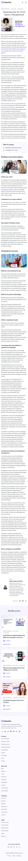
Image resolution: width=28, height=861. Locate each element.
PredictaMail (4, 750)
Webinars (3, 776)
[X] (2, 731)
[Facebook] (5, 731)
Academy (3, 779)
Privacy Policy (5, 822)
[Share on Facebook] (20, 601)
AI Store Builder (5, 738)
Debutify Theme (5, 741)
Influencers (4, 806)
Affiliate (3, 803)
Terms (13, 855)
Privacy (9, 855)
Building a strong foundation (13, 147)
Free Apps (4, 755)
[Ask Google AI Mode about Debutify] (17, 847)
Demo (2, 758)
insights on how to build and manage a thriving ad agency (13, 50)
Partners (3, 801)
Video (2, 774)
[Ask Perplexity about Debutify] (14, 847)
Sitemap (3, 836)
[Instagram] (8, 731)
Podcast (3, 771)
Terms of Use (4, 825)
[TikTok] (17, 731)
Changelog (4, 782)
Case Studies (4, 790)
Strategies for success (12, 150)
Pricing (3, 761)
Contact (3, 815)
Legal (2, 833)
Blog (2, 768)
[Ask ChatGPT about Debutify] (8, 847)
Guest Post (4, 809)
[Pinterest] (19, 731)
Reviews (3, 785)
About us (3, 798)
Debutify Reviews (5, 747)
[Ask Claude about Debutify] (11, 847)
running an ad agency (9, 107)
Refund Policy (4, 828)
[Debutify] (6, 2)
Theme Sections (5, 744)
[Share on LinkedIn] (23, 601)
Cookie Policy (4, 830)
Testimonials (4, 788)
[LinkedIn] (11, 731)
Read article (6, 644)
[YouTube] (14, 731)
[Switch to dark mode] (22, 2)
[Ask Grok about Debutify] (20, 847)
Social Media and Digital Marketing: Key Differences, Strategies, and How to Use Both (14, 637)
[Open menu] (26, 2)
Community (4, 812)
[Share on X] (26, 601)
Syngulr (3, 752)
